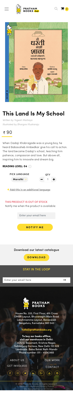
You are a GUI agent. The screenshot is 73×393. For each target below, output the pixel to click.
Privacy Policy (46, 386)
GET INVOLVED (17, 366)
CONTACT (52, 367)
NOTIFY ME (35, 227)
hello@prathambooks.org (36, 330)
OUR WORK (52, 360)
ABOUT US (17, 360)
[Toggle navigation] (7, 8)
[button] (10, 62)
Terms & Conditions (29, 386)
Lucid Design (46, 389)
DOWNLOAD (36, 257)
